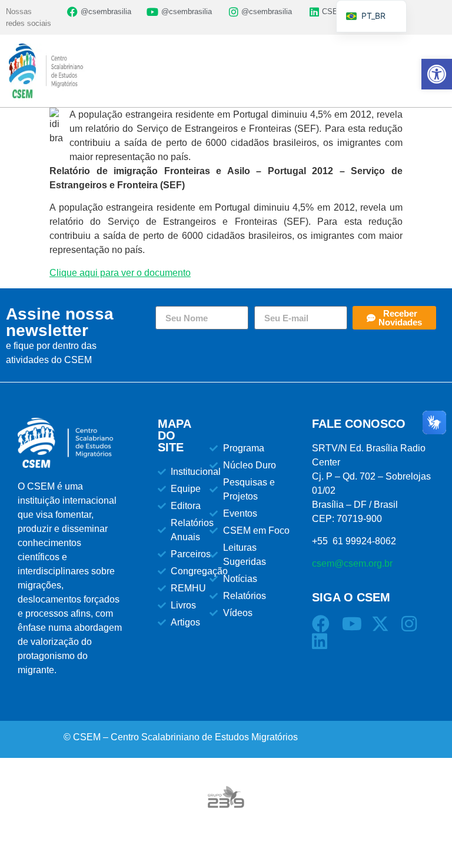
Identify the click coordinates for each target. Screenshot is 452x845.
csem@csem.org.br (352, 563)
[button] (436, 74)
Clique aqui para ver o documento (120, 273)
